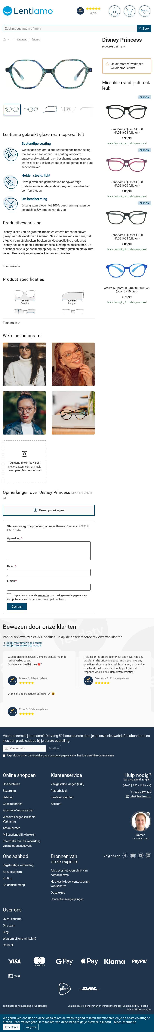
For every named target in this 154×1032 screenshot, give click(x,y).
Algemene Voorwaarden (18, 810)
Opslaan (17, 606)
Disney (36, 39)
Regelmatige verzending (18, 865)
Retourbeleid (59, 791)
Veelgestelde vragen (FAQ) (67, 784)
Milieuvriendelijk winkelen (19, 834)
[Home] (4, 39)
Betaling (8, 797)
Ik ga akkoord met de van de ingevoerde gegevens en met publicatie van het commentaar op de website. (47, 597)
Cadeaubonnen (12, 804)
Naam (11, 566)
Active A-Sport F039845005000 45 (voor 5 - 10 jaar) (126, 289)
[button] (12, 109)
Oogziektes (58, 892)
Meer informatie (125, 1022)
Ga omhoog (40, 1005)
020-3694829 (142, 791)
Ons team (9, 925)
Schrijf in (54, 748)
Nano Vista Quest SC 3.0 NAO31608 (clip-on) (126, 131)
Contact (8, 945)
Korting (7, 878)
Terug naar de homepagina (17, 1005)
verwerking (44, 595)
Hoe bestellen (11, 784)
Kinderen (22, 39)
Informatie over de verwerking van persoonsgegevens (22, 843)
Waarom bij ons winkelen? (19, 938)
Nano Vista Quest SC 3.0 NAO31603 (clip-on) (126, 237)
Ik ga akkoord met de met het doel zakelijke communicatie (60, 755)
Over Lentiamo (12, 919)
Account (56, 804)
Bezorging (9, 791)
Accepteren (11, 1027)
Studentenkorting (14, 885)
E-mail (12, 581)
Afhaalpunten (11, 828)
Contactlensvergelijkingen (67, 899)
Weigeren (31, 1027)
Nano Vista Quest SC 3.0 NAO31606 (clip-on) (126, 184)
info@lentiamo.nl (140, 796)
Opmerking (14, 538)
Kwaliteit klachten (62, 797)
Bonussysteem (12, 872)
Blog (6, 932)
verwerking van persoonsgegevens (51, 755)
